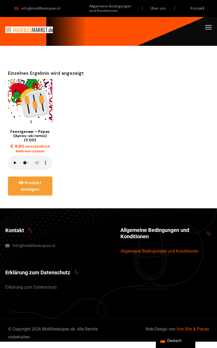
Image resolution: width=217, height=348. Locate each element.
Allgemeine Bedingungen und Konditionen (110, 8)
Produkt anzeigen (31, 186)
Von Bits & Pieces (193, 329)
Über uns (158, 8)
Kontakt (197, 8)
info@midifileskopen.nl (40, 8)
